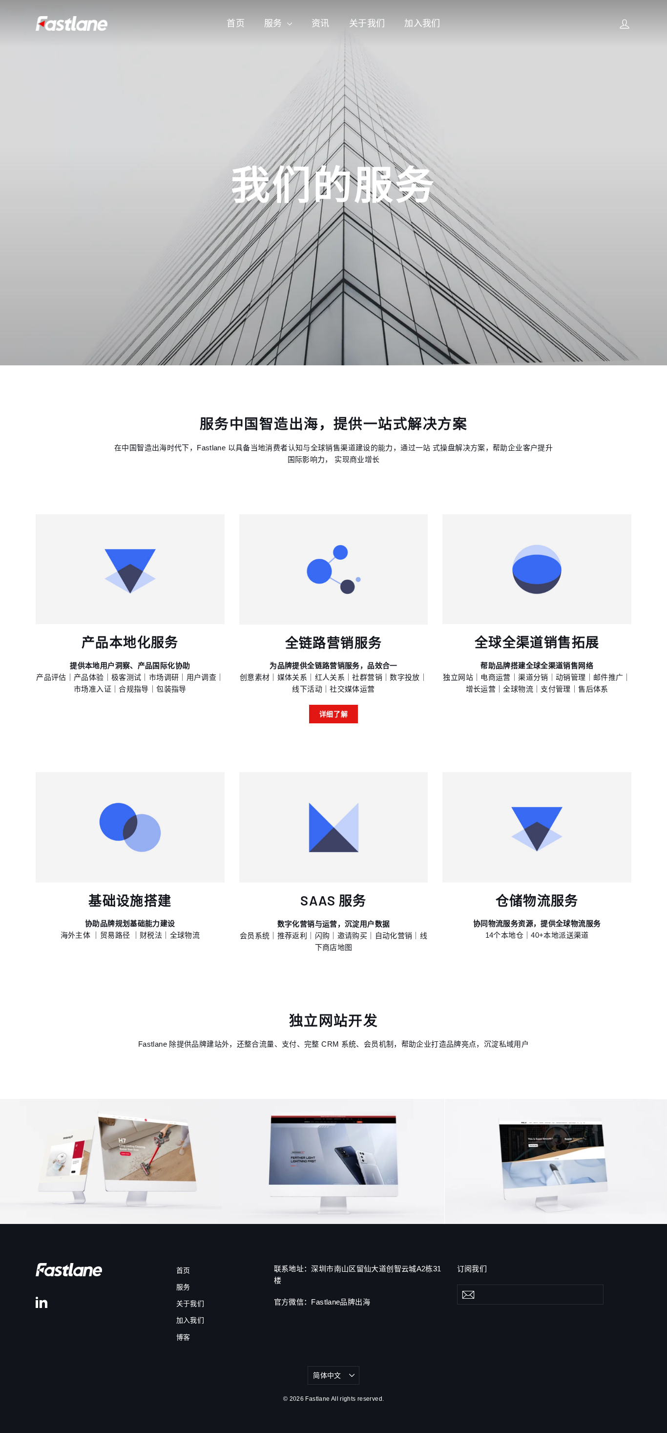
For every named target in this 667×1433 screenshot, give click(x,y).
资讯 (321, 23)
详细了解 (333, 714)
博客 (183, 1337)
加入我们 (422, 23)
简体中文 (327, 1375)
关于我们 (367, 23)
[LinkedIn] (41, 1302)
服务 (274, 23)
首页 (236, 23)
